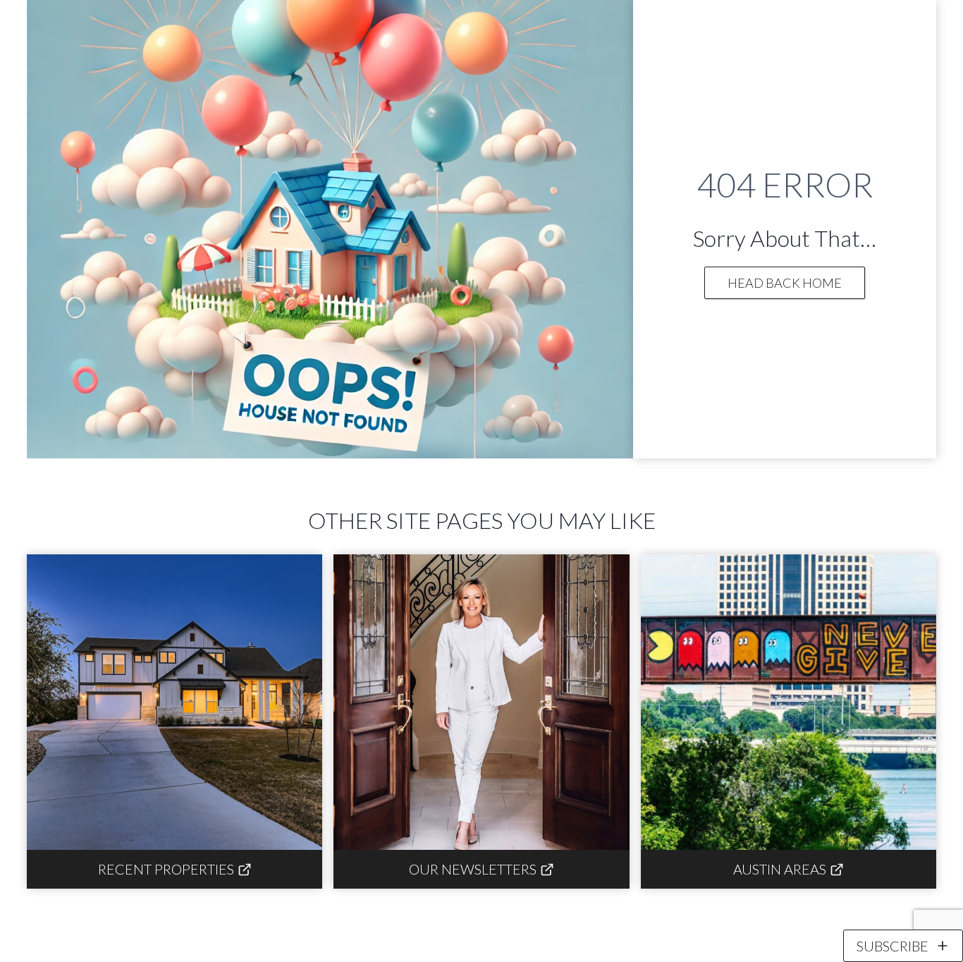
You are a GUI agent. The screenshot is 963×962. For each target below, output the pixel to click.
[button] (903, 946)
